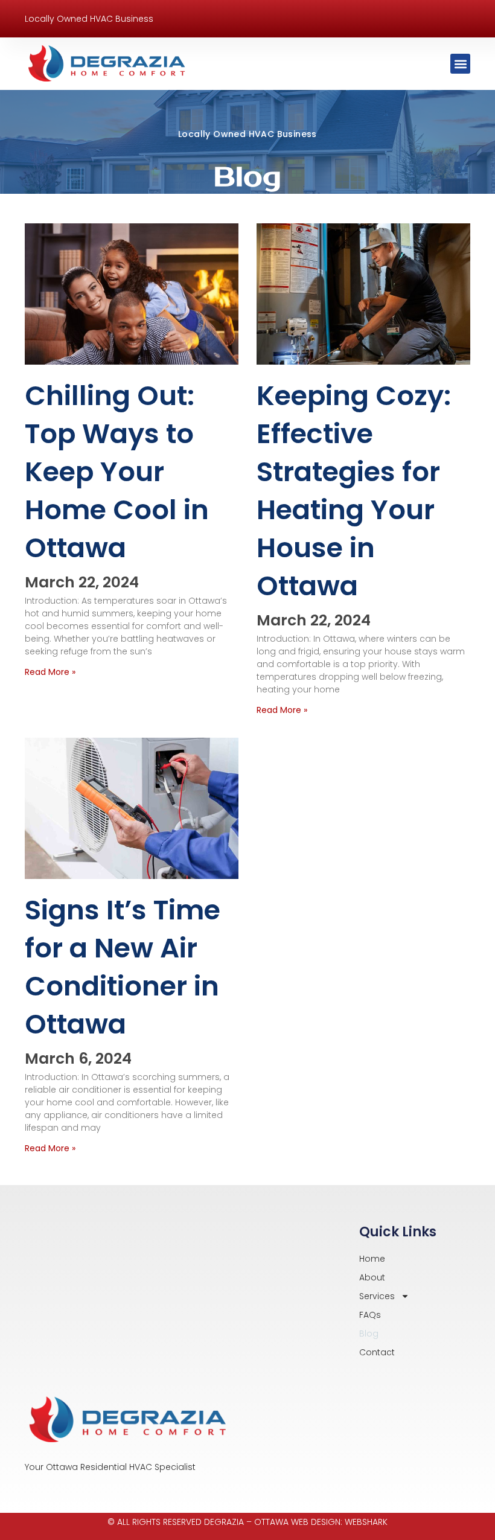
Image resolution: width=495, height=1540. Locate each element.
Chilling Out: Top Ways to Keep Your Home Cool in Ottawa (117, 472)
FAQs (370, 1315)
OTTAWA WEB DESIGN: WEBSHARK (321, 1522)
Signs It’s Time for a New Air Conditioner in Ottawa (122, 967)
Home (372, 1259)
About (372, 1277)
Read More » (50, 672)
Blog (368, 1334)
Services (377, 1296)
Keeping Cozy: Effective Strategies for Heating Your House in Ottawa (354, 491)
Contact (377, 1352)
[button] (460, 64)
